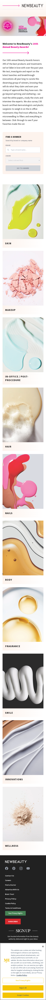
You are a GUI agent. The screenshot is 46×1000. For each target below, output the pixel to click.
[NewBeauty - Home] (16, 861)
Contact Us (9, 876)
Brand (8, 145)
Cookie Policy (10, 903)
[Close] (43, 946)
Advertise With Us (12, 889)
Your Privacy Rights (15, 913)
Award (8, 156)
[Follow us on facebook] (6, 868)
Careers (8, 880)
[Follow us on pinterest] (13, 868)
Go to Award (23, 168)
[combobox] (23, 150)
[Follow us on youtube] (28, 868)
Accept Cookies (23, 995)
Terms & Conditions (13, 908)
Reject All (23, 988)
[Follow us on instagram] (20, 868)
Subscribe (13, 921)
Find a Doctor (10, 885)
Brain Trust (9, 894)
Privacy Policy (10, 899)
